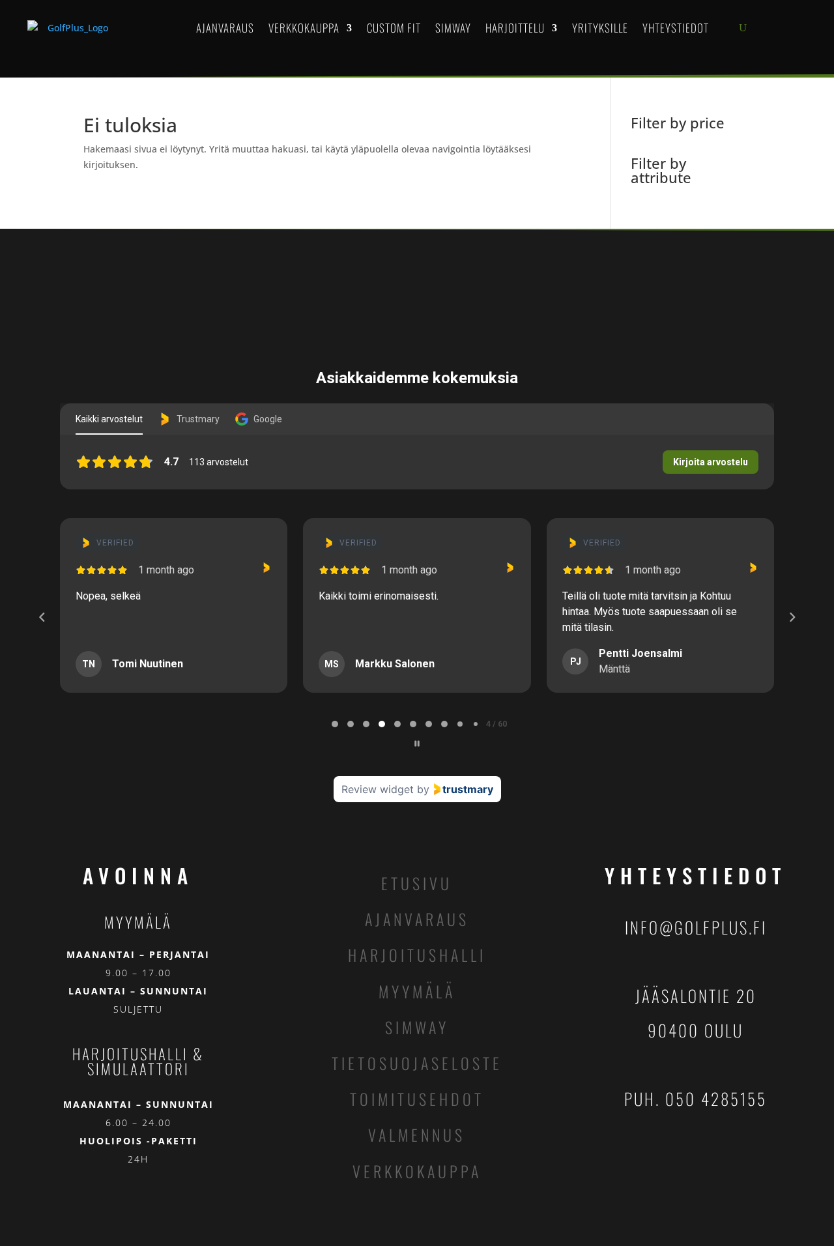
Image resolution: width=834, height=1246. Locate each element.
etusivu (416, 883)
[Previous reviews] (41, 617)
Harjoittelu (515, 28)
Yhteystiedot (675, 28)
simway (417, 1027)
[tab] (335, 724)
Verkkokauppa (303, 28)
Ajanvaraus (225, 28)
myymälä (417, 991)
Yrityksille (600, 28)
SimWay (453, 28)
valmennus (416, 1134)
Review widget (377, 789)
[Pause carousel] (417, 743)
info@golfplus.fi (696, 927)
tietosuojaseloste (417, 1063)
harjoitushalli (417, 954)
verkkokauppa (417, 1171)
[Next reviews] (791, 617)
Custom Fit (394, 28)
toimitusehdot (417, 1098)
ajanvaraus (417, 919)
